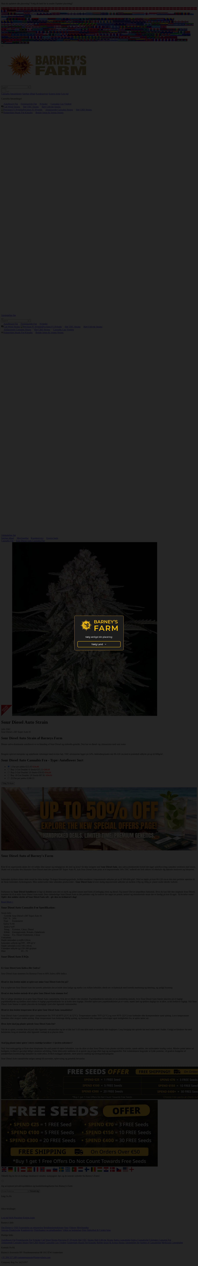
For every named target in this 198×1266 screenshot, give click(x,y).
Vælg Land (97, 644)
